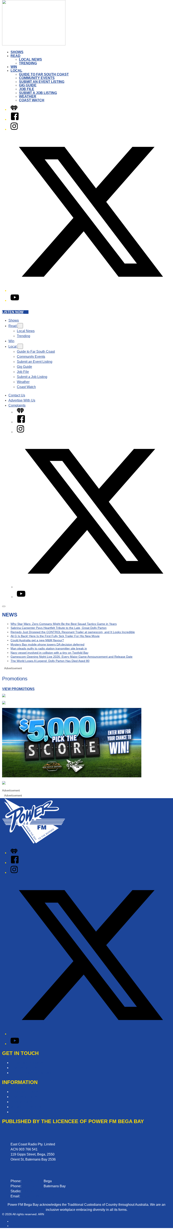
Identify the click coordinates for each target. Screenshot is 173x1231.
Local (16, 70)
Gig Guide (27, 85)
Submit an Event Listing (41, 81)
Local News (30, 59)
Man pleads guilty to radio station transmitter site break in (49, 648)
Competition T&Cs (24, 1091)
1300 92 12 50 (32, 1191)
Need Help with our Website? (32, 1073)
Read (15, 56)
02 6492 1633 (32, 1181)
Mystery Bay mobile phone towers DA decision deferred (47, 644)
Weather (27, 96)
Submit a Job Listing (38, 93)
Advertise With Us (21, 400)
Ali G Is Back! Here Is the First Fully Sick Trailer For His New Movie (55, 636)
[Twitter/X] (91, 290)
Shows (17, 52)
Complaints (17, 405)
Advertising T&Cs (24, 1096)
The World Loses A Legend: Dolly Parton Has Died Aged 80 (50, 661)
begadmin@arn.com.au (38, 1196)
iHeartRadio (18, 1225)
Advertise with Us (24, 1067)
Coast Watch (31, 100)
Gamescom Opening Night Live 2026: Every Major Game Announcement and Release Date (71, 656)
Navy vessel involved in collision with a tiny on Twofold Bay (49, 652)
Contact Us (16, 395)
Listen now (12, 312)
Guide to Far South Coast (44, 74)
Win (14, 67)
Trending (28, 63)
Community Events (37, 78)
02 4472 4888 (32, 1186)
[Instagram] (14, 129)
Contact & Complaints (27, 1062)
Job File (26, 89)
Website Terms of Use (27, 1107)
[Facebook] (15, 119)
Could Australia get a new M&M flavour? (37, 640)
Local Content (21, 1112)
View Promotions (18, 689)
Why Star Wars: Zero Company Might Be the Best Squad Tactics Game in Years (64, 623)
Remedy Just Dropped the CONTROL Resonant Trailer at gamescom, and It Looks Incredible (73, 632)
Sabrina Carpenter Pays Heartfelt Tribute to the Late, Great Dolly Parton (59, 627)
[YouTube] (15, 300)
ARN (14, 1221)
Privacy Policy (21, 1102)
